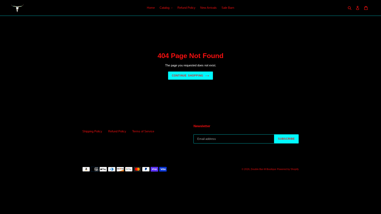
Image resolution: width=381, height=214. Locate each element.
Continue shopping (187, 75)
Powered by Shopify (288, 169)
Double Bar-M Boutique (263, 169)
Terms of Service (143, 131)
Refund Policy (117, 131)
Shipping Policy (92, 131)
